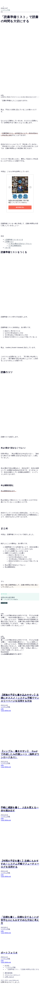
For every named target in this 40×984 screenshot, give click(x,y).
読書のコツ (9, 241)
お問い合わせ (8, 8)
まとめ (7, 247)
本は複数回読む (15, 245)
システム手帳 (5, 10)
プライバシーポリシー (12, 975)
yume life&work (7, 3)
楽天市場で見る (20, 207)
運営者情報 (8, 973)
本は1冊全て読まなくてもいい (20, 243)
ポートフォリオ (9, 7)
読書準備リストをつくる (14, 239)
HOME (7, 965)
